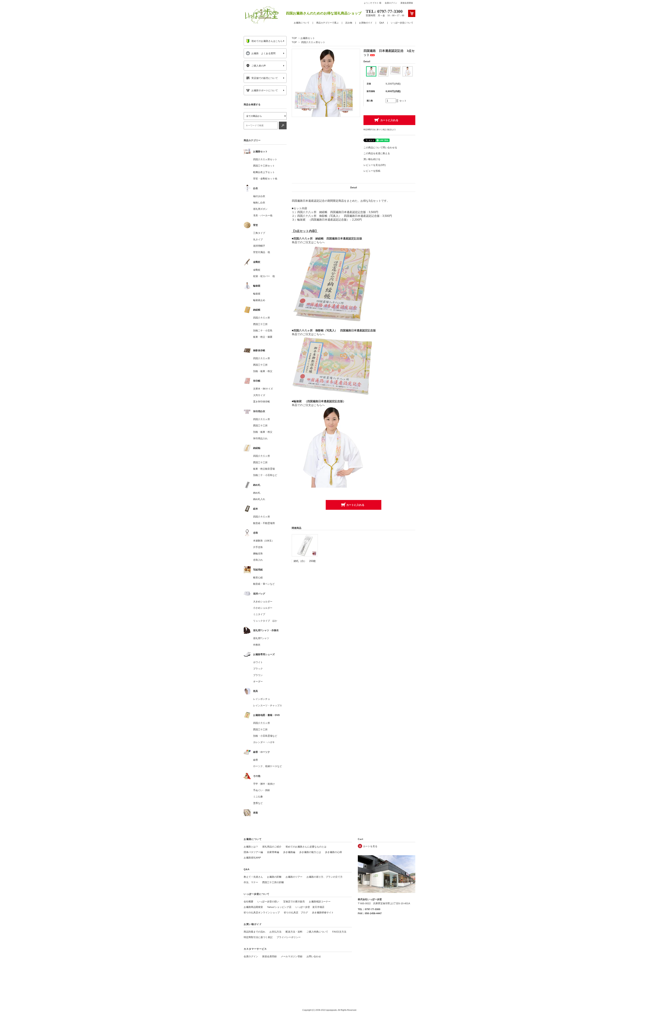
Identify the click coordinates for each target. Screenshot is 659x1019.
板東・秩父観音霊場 (264, 468)
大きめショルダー (262, 601)
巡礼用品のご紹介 (271, 846)
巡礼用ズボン (260, 209)
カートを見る (370, 846)
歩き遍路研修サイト (323, 912)
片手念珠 (258, 547)
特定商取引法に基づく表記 (258, 937)
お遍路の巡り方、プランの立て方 (325, 876)
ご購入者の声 (258, 65)
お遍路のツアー (294, 876)
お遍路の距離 (274, 876)
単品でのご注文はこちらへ (308, 242)
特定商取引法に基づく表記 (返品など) (379, 129)
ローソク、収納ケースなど (267, 766)
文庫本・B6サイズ (263, 388)
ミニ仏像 (258, 796)
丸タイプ (258, 239)
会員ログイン (391, 3)
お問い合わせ (314, 956)
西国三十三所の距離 (273, 882)
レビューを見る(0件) (374, 165)
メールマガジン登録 (291, 956)
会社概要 (248, 901)
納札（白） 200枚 (305, 560)
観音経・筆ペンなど (264, 583)
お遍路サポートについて (264, 90)
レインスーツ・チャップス (267, 705)
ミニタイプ (259, 614)
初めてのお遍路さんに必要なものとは (306, 846)
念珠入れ (258, 559)
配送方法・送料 (294, 931)
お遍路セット (307, 38)
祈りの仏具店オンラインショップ (262, 912)
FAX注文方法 (339, 931)
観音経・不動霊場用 (264, 523)
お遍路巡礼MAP (252, 857)
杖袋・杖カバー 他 (264, 276)
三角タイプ (259, 233)
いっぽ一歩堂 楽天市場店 (310, 907)
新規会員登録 (407, 3)
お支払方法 (275, 931)
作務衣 (256, 644)
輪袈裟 (256, 293)
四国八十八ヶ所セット (313, 42)
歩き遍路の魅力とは (310, 852)
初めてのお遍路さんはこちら (267, 41)
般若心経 (258, 577)
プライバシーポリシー (289, 937)
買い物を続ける (371, 159)
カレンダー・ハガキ (264, 742)
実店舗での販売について (264, 78)
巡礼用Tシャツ (261, 638)
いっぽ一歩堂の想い (268, 901)
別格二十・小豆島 (262, 330)
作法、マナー (251, 882)
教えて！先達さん (253, 876)
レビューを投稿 (371, 170)
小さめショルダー (262, 607)
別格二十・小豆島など (265, 475)
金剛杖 (256, 269)
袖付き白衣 (259, 196)
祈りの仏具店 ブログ (296, 912)
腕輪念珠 (258, 553)
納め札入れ (259, 499)
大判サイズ (259, 395)
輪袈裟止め (259, 300)
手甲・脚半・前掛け (264, 783)
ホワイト (258, 662)
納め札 (256, 492)
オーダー (258, 681)
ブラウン (258, 675)
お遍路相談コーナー (320, 901)
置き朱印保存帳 (261, 401)
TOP (294, 38)
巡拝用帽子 (259, 245)
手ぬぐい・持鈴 (261, 790)
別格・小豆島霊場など (265, 735)
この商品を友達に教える (376, 153)
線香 (255, 759)
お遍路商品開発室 (253, 907)
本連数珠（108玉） (263, 540)
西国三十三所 (260, 324)
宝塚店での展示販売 (294, 901)
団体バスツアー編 (253, 852)
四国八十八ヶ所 (261, 317)
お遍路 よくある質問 (263, 53)
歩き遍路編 (289, 852)
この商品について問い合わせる (380, 147)
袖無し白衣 (259, 202)
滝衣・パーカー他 (262, 215)
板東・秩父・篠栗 (262, 336)
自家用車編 (273, 852)
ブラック (258, 668)
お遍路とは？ (251, 846)
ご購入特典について (317, 931)
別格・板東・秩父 (262, 371)
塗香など (258, 803)
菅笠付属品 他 (261, 252)
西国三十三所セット (264, 165)
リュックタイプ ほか (265, 620)
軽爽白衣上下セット (264, 172)
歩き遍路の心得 (333, 852)
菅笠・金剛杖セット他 (265, 178)
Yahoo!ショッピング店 (279, 907)
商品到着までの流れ (254, 931)
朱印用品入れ (260, 438)
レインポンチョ (261, 699)
